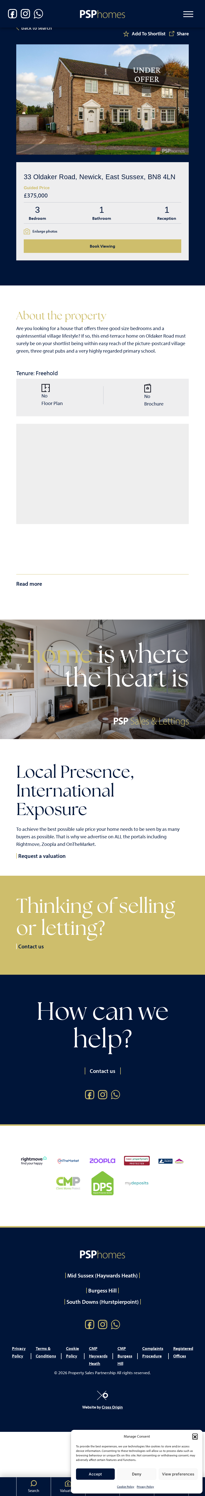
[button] (195, 1436)
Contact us (31, 946)
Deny (137, 1474)
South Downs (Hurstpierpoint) (102, 1302)
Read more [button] (29, 583)
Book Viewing (102, 246)
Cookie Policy (125, 1486)
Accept (95, 1474)
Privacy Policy (145, 1486)
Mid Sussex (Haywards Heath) (102, 1275)
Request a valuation (42, 856)
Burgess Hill (102, 1290)
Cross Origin (112, 1407)
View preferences (178, 1474)
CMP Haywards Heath (98, 1356)
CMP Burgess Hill (125, 1356)
